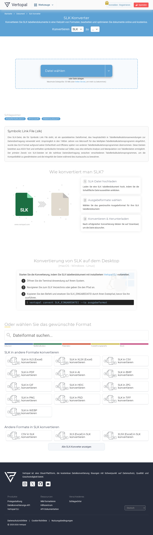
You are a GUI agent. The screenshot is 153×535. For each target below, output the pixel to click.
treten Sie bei (80, 82)
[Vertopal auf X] (32, 484)
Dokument (20, 14)
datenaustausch (51, 119)
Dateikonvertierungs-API (18, 505)
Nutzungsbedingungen (62, 520)
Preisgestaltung (14, 501)
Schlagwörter (75, 501)
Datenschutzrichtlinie (17, 520)
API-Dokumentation (49, 509)
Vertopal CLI (13, 509)
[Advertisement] (76, 47)
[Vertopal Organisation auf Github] (40, 484)
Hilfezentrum (46, 505)
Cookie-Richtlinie (39, 520)
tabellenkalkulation (15, 119)
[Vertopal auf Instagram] (24, 484)
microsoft (34, 119)
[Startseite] (10, 478)
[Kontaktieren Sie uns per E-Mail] (48, 484)
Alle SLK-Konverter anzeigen (76, 446)
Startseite (8, 14)
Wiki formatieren (48, 501)
